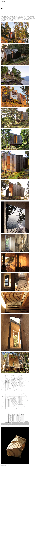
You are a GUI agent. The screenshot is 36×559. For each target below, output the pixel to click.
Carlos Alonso (15, 6)
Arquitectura (2, 6)
